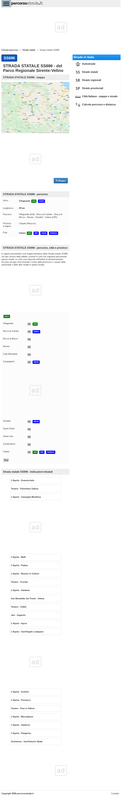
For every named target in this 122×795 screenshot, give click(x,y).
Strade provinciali (92, 88)
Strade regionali (91, 80)
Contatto (115, 793)
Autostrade (88, 63)
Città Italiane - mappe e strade (99, 96)
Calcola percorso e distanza (98, 104)
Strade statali (89, 72)
